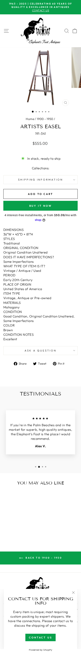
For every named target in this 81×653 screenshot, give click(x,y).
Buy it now (40, 205)
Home (30, 119)
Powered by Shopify (40, 649)
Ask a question (40, 350)
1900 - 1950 (45, 119)
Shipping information (40, 179)
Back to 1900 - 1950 (43, 557)
